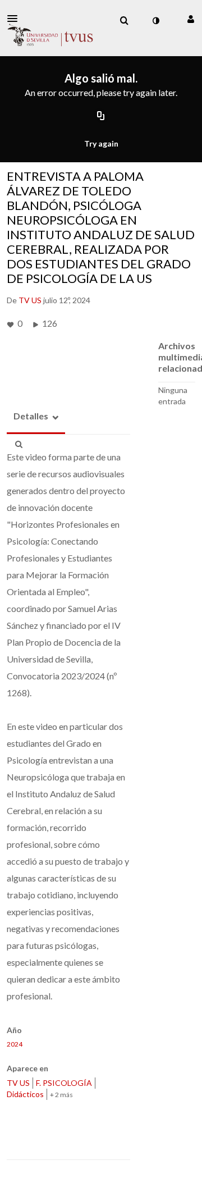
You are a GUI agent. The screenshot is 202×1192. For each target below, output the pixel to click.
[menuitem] (124, 21)
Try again (101, 143)
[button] (16, 18)
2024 (14, 1044)
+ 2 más (61, 1094)
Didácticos (25, 1094)
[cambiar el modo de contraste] (155, 21)
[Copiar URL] (101, 117)
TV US (18, 1083)
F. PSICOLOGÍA (64, 1083)
